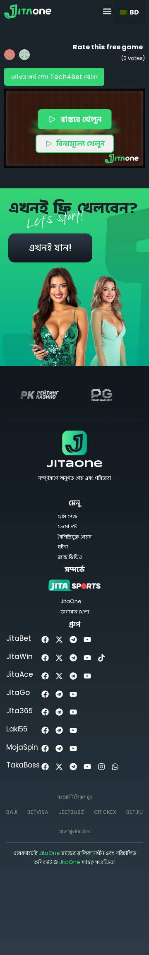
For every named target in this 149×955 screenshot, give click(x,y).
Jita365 (19, 711)
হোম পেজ (67, 516)
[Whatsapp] (115, 766)
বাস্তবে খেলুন (80, 118)
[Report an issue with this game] (9, 54)
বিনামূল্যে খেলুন (80, 143)
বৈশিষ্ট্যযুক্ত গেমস (74, 537)
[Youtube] (87, 640)
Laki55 (16, 729)
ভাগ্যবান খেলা (74, 612)
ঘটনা (63, 547)
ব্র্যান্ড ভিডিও (70, 557)
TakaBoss (23, 765)
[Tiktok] (101, 658)
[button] (107, 11)
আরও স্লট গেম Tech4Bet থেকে (54, 77)
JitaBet (18, 638)
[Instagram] (101, 766)
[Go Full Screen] (24, 54)
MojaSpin (22, 747)
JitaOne (75, 464)
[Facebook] (45, 640)
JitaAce (19, 674)
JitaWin (19, 657)
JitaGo (18, 693)
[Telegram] (73, 640)
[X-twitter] (59, 640)
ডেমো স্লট (67, 526)
